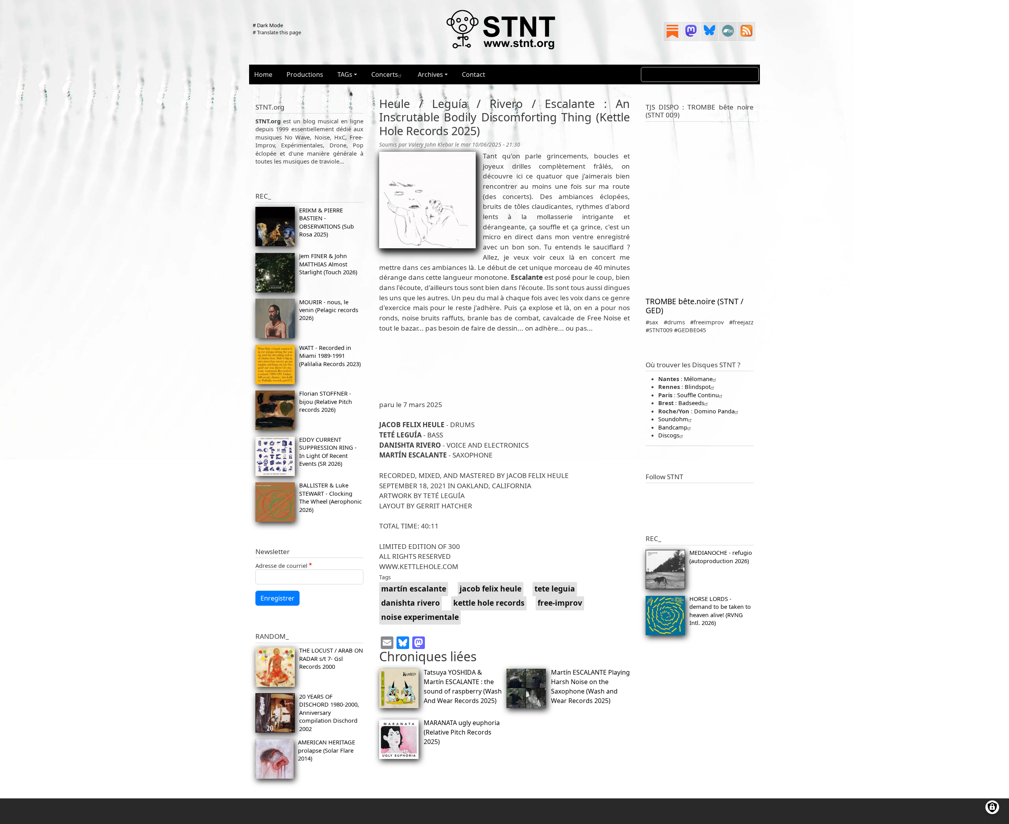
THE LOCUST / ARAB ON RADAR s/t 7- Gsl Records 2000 (331, 658)
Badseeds (691, 403)
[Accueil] (501, 29)
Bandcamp (672, 427)
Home (263, 74)
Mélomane (698, 379)
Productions (305, 74)
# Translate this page (277, 32)
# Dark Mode (268, 25)
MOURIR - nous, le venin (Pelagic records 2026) (328, 310)
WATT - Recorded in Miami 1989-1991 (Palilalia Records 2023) (330, 356)
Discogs (668, 435)
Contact (473, 74)
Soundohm (673, 419)
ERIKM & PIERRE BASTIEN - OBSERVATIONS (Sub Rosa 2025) (326, 222)
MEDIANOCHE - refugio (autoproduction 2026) (720, 556)
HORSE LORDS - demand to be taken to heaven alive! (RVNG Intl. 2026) (720, 611)
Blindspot (698, 387)
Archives (430, 74)
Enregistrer (277, 598)
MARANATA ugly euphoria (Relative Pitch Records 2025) (462, 732)
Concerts (384, 74)
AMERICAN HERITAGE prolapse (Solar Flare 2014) (326, 750)
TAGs (344, 74)
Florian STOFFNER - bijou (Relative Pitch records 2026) (325, 401)
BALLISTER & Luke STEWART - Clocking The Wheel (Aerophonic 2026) (330, 497)
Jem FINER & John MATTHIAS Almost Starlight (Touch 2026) (328, 264)
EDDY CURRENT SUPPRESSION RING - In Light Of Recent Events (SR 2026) (328, 451)
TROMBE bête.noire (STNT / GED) (694, 306)
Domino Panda (714, 411)
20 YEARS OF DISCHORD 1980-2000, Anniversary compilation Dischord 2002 (329, 712)
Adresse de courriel (281, 565)
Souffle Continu (698, 395)
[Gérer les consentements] (992, 807)
